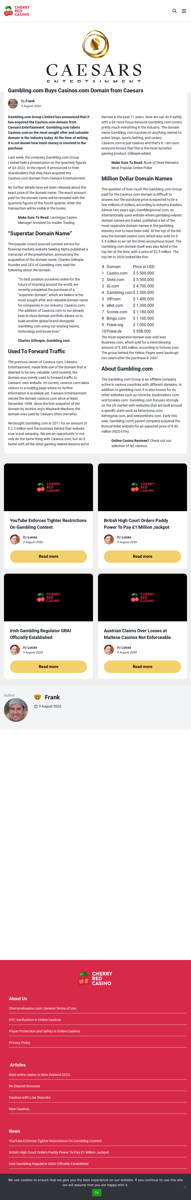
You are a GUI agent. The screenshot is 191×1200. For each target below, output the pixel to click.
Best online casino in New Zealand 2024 (39, 1075)
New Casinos (19, 1109)
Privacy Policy (19, 1043)
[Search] (174, 10)
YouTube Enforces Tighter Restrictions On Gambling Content (55, 1141)
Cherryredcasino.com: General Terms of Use (42, 1008)
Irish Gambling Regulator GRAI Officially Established (49, 1164)
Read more (48, 556)
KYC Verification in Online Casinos (35, 1020)
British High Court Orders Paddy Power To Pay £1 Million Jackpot (59, 1152)
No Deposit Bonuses (24, 1086)
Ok (97, 1193)
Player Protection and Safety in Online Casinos (44, 1031)
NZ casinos (138, 446)
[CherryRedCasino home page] (28, 11)
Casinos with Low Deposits (29, 1097)
